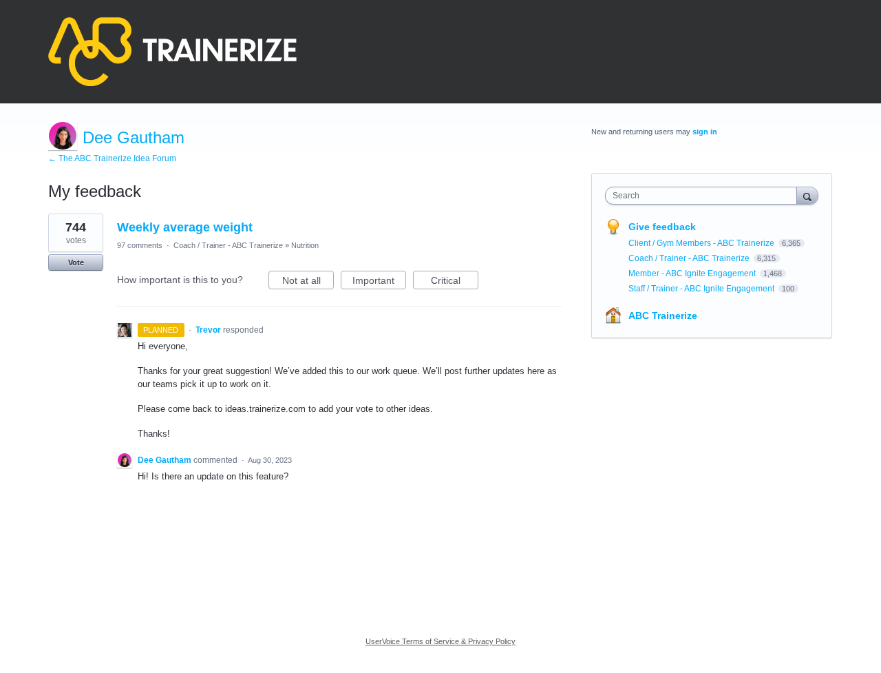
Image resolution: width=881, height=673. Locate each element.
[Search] (807, 195)
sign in (704, 131)
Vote (76, 262)
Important (379, 282)
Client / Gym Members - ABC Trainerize (702, 243)
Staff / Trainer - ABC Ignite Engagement (702, 288)
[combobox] (704, 195)
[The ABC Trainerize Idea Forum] (172, 51)
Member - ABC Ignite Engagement (693, 273)
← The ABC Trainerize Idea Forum (112, 158)
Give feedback (662, 226)
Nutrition (305, 245)
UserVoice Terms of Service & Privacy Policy (440, 641)
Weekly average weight (185, 227)
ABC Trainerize (662, 315)
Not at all (308, 282)
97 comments (139, 245)
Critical (454, 282)
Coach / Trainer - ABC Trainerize (228, 245)
